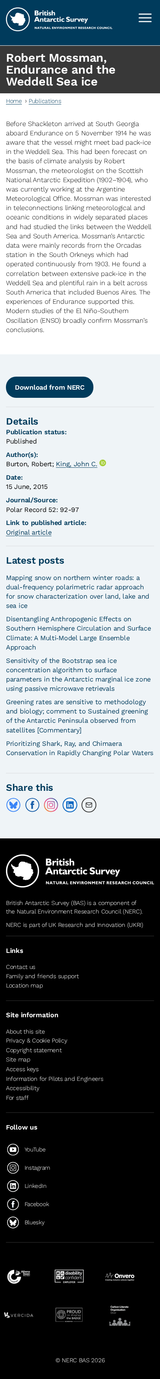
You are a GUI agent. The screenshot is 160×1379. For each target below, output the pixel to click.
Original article (28, 532)
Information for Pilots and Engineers (54, 1078)
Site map (18, 1059)
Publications (45, 100)
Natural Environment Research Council (69, 911)
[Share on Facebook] (32, 805)
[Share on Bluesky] (13, 805)
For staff (17, 1097)
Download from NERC (49, 387)
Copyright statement (34, 1050)
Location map (24, 985)
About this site (25, 1031)
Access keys (22, 1069)
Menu (145, 18)
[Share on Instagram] (51, 805)
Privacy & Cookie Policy (36, 1040)
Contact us (20, 966)
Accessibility (22, 1088)
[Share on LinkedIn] (70, 805)
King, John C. (76, 464)
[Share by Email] (88, 805)
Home (14, 100)
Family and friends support (42, 976)
